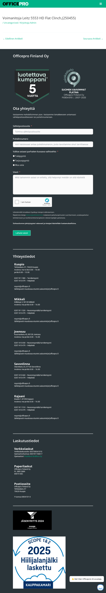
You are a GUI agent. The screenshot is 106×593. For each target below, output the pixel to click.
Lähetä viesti (22, 233)
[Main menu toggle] (100, 3)
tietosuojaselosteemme (34, 215)
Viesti (15, 172)
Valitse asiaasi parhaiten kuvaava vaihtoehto (34, 151)
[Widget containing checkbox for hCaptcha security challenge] (32, 202)
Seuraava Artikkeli (93, 39)
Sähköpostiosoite (21, 126)
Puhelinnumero (20, 138)
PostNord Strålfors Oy (33, 456)
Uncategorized (11, 22)
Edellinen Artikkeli (13, 39)
